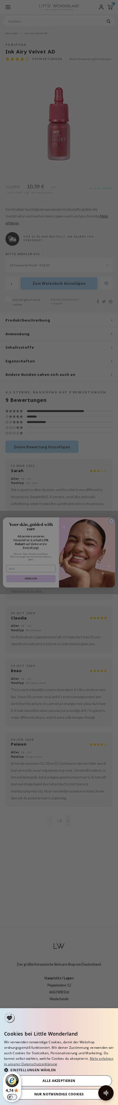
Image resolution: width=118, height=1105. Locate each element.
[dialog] (59, 1056)
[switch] (12, 1097)
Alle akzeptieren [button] (59, 1080)
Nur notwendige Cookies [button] (59, 1094)
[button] (59, 1070)
